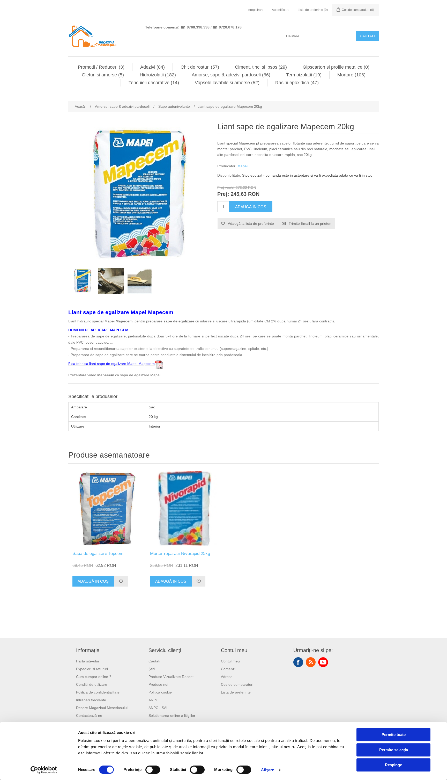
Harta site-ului (87, 661)
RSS (311, 662)
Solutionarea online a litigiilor (171, 715)
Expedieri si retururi (92, 669)
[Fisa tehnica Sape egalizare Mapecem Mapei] (159, 364)
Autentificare (280, 10)
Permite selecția (393, 750)
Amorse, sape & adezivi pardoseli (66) (231, 74)
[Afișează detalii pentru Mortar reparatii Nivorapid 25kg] (184, 508)
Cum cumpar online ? (93, 677)
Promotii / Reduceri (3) (101, 67)
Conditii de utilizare (91, 684)
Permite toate (394, 734)
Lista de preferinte (236, 692)
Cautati (367, 36)
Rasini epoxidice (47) (297, 82)
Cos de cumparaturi (237, 684)
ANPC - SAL (158, 708)
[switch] (152, 769)
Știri (151, 669)
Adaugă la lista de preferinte (251, 223)
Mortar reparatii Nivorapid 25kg (180, 553)
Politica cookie (160, 692)
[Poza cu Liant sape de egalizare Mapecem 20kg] (82, 281)
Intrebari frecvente (91, 700)
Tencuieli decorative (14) (154, 82)
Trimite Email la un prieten (310, 223)
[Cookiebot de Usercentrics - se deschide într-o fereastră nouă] (43, 770)
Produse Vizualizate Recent (170, 677)
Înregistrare (256, 10)
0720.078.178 (230, 27)
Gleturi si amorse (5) (103, 74)
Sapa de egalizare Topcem (97, 553)
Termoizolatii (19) (304, 74)
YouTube (323, 662)
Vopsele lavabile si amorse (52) (227, 82)
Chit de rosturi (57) (200, 67)
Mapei (242, 166)
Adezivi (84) (152, 67)
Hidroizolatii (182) (158, 74)
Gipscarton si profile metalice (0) (336, 67)
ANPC (153, 700)
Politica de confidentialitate (98, 692)
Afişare (267, 770)
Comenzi (228, 669)
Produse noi (158, 684)
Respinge (393, 765)
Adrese (227, 677)
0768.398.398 (198, 27)
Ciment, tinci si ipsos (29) (261, 67)
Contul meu (230, 661)
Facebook (298, 662)
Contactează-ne (89, 715)
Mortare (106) (351, 74)
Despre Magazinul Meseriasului (102, 708)
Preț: (223, 194)
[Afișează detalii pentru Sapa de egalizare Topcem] (107, 508)
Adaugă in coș (250, 207)
